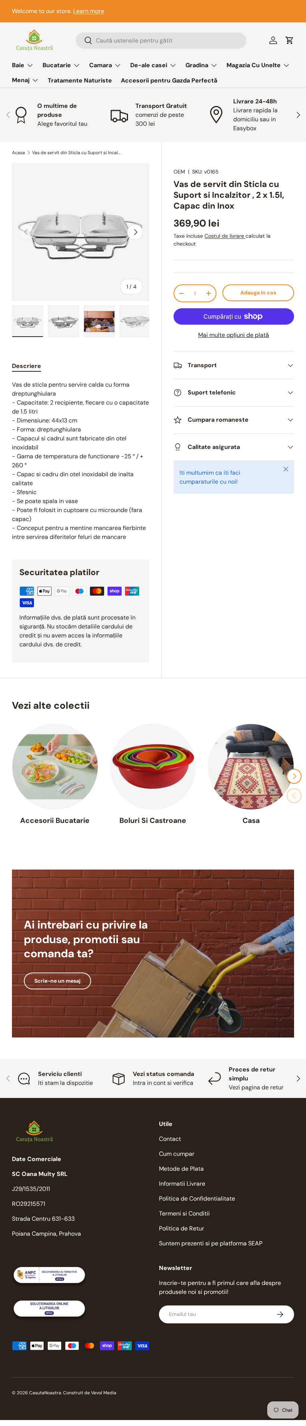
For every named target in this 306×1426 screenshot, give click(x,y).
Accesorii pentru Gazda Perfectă (169, 80)
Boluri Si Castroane (152, 820)
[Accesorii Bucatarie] (55, 766)
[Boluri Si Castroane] (153, 766)
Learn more (88, 11)
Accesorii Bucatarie (55, 820)
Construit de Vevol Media (89, 1393)
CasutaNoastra (45, 1393)
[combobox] (161, 40)
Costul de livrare (225, 236)
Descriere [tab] (26, 366)
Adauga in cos (258, 292)
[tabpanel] (80, 461)
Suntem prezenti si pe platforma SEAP (210, 1243)
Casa (251, 820)
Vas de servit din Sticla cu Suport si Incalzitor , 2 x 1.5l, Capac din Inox (77, 152)
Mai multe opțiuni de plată (233, 335)
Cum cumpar (176, 1154)
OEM (179, 171)
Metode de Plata (181, 1169)
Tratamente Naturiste (80, 80)
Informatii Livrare (182, 1184)
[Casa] (251, 766)
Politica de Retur (181, 1228)
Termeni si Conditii (184, 1213)
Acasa (18, 152)
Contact (170, 1139)
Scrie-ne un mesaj (57, 980)
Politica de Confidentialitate (197, 1198)
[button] (289, 40)
